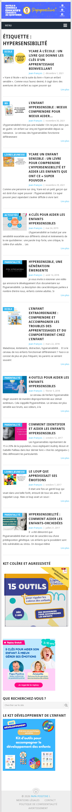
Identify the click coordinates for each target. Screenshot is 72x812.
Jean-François (35, 73)
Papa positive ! (40, 796)
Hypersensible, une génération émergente (45, 266)
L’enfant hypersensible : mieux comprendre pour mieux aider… (48, 109)
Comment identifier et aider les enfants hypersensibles (47, 429)
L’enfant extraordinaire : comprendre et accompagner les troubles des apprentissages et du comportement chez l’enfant (47, 324)
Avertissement (38, 808)
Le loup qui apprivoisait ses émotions (43, 476)
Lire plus (65, 89)
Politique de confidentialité (38, 804)
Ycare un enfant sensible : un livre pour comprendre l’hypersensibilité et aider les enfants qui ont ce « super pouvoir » (48, 167)
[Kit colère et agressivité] (36, 631)
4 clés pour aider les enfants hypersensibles (47, 219)
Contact (50, 800)
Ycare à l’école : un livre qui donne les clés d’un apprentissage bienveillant (46, 59)
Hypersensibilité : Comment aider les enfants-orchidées (46, 518)
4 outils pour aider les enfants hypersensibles (49, 382)
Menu (8, 25)
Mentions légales (27, 800)
